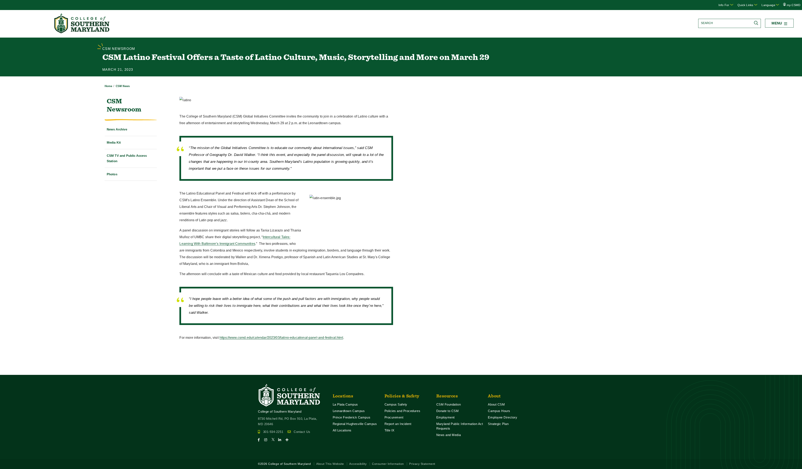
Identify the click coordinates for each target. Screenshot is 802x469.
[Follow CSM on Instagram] (267, 439)
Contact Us (302, 432)
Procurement (394, 417)
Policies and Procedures (402, 411)
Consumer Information (388, 463)
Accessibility (358, 463)
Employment (445, 417)
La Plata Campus (345, 404)
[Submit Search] (757, 23)
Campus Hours (499, 411)
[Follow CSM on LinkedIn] (281, 439)
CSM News (123, 86)
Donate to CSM (447, 411)
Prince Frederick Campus (352, 417)
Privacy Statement (422, 463)
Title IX (390, 430)
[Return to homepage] (82, 32)
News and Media (448, 435)
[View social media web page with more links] (288, 439)
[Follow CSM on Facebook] (260, 439)
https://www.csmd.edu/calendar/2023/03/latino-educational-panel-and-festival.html (281, 337)
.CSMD (793, 5)
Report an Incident (398, 424)
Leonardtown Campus (349, 411)
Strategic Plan (498, 424)
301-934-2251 (273, 432)
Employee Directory (502, 417)
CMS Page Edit (11, 371)
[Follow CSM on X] (274, 439)
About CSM (496, 404)
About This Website (330, 463)
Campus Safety (396, 404)
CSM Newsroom (124, 105)
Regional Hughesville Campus (355, 424)
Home (108, 86)
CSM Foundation (448, 404)
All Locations (342, 430)
